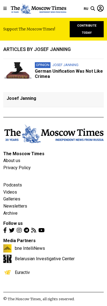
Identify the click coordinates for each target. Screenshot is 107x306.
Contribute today (87, 29)
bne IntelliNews (30, 248)
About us (11, 160)
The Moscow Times (23, 153)
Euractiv (22, 272)
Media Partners (19, 240)
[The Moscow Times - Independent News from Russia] (38, 8)
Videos (10, 192)
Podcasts (12, 185)
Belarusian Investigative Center (45, 258)
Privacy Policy (17, 167)
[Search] (93, 8)
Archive (10, 213)
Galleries (11, 199)
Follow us (13, 223)
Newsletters (15, 206)
